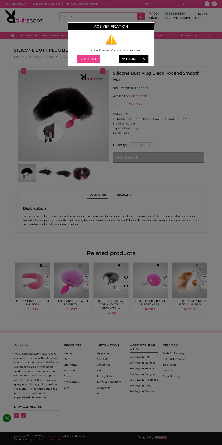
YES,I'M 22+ (88, 59)
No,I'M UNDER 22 (134, 59)
